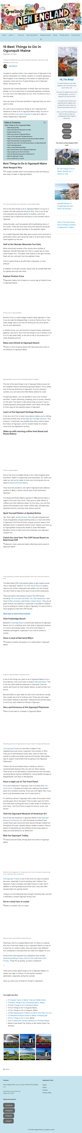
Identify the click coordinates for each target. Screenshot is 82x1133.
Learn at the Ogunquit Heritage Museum (19, 136)
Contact (45, 1090)
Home (4, 35)
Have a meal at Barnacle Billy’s (16, 147)
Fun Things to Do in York (19, 1018)
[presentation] (67, 157)
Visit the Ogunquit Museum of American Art (20, 154)
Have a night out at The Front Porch (18, 152)
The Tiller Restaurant (37, 598)
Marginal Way (29, 211)
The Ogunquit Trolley (11, 879)
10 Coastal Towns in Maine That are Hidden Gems (27, 1000)
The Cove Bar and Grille (20, 598)
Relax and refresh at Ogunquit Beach (18, 134)
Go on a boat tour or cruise (15, 158)
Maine (55, 35)
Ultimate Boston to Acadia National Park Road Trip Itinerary (65, 206)
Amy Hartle (12, 66)
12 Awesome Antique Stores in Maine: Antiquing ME (27, 1015)
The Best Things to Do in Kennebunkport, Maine (26, 1003)
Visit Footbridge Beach (14, 145)
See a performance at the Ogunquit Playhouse (21, 149)
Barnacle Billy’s (40, 682)
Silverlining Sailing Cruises (13, 958)
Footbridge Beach (17, 623)
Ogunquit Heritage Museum (36, 419)
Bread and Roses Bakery (18, 483)
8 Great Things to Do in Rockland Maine (23, 1005)
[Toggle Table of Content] (44, 122)
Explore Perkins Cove (14, 132)
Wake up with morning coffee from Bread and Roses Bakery (25, 138)
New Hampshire (32, 35)
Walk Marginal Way (13, 127)
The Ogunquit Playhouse (12, 748)
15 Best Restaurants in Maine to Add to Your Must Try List (30, 1013)
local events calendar (22, 114)
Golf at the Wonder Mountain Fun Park (19, 130)
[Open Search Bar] (41, 39)
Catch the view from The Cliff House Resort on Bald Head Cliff (26, 143)
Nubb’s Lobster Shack (33, 601)
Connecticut (75, 35)
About (11, 35)
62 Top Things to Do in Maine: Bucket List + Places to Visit (66, 171)
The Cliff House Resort (32, 586)
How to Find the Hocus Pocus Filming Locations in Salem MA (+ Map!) (66, 224)
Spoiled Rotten (21, 517)
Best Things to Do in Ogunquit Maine (18, 125)
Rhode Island (64, 35)
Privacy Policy (47, 1092)
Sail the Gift (28, 958)
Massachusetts (45, 35)
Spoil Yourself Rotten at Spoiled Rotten (19, 141)
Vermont (21, 35)
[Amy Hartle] (5, 68)
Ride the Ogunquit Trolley (15, 156)
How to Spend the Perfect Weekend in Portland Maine (28, 1021)
